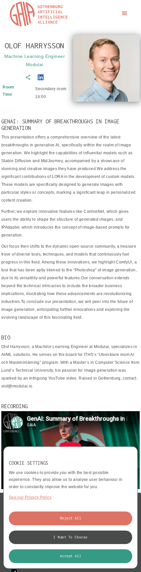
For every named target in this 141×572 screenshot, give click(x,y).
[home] (37, 14)
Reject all (70, 518)
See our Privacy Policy (30, 497)
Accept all (70, 556)
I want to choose (70, 537)
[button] (124, 13)
